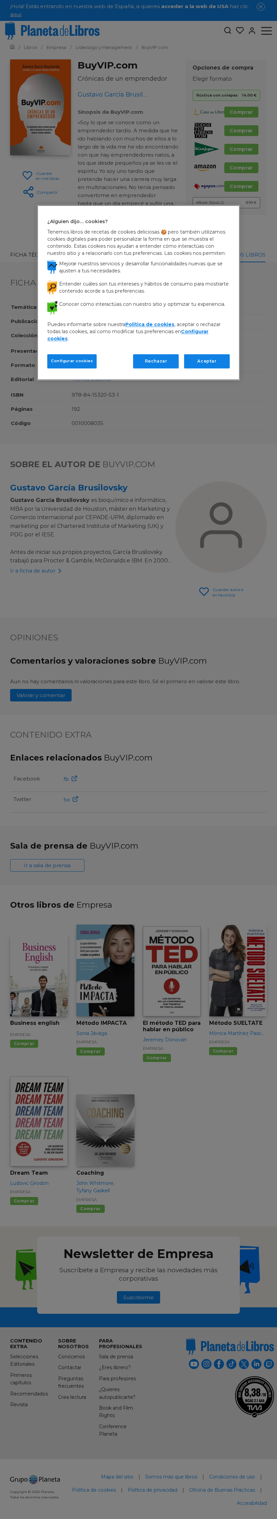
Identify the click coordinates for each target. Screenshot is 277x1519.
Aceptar (206, 361)
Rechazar (156, 361)
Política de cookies (149, 324)
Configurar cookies (72, 360)
